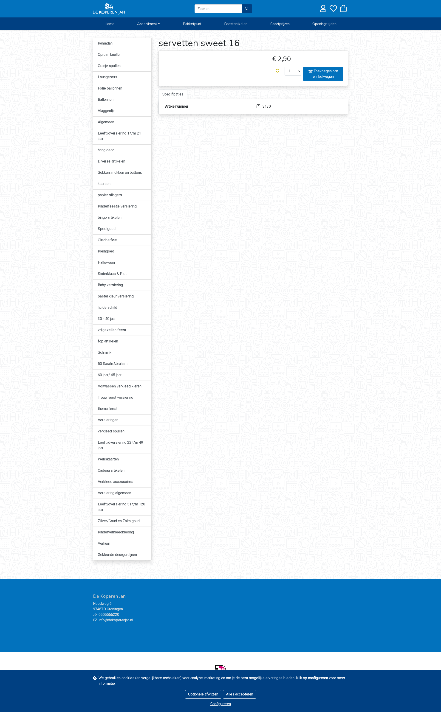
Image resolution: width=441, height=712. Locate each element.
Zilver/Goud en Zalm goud (119, 521)
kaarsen (104, 184)
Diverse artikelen (111, 161)
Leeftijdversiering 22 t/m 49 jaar (120, 445)
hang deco (106, 150)
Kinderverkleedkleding (116, 532)
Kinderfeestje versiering (117, 206)
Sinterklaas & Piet (112, 274)
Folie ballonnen (110, 88)
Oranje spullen (109, 66)
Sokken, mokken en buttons (120, 172)
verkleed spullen (111, 431)
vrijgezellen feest (112, 330)
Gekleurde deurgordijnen (117, 554)
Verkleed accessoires (115, 481)
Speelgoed (107, 229)
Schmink (104, 352)
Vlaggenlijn (106, 111)
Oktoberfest (107, 240)
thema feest (107, 408)
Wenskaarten (108, 459)
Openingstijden (324, 23)
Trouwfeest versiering (115, 397)
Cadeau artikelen (111, 470)
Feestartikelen (235, 23)
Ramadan (105, 43)
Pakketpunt (192, 23)
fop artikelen (108, 341)
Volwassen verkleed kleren (119, 386)
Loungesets (107, 77)
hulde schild (107, 307)
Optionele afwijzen (203, 694)
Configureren (220, 704)
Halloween (106, 262)
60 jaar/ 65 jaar (110, 375)
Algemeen (106, 122)
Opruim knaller (109, 54)
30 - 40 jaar (107, 319)
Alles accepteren (239, 694)
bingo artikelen (110, 217)
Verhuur (104, 543)
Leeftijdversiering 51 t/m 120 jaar (121, 507)
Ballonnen (105, 99)
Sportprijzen (280, 23)
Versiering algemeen (114, 493)
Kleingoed (106, 251)
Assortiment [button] (147, 23)
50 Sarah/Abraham (112, 364)
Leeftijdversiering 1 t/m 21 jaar (119, 136)
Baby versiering (110, 285)
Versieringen (108, 420)
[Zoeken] (247, 8)
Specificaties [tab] (173, 94)
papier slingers (110, 195)
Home (109, 23)
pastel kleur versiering (116, 296)
